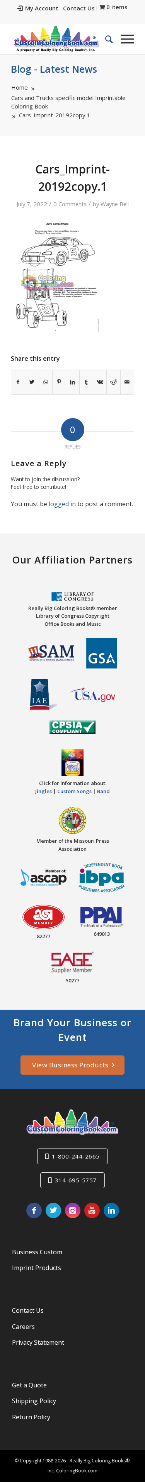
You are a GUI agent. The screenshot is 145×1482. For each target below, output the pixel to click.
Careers (23, 1326)
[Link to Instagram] (72, 1210)
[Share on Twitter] (31, 382)
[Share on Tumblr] (86, 382)
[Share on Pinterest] (59, 382)
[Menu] (123, 38)
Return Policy (31, 1417)
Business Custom (37, 1252)
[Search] (105, 38)
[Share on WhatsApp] (45, 382)
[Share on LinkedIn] (72, 382)
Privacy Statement (38, 1342)
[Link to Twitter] (53, 1210)
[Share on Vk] (99, 382)
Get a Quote (29, 1385)
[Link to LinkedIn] (111, 1210)
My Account (41, 8)
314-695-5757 (76, 1180)
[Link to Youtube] (92, 1210)
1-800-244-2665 (76, 1156)
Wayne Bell (115, 204)
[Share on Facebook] (18, 382)
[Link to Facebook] (34, 1210)
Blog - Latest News (54, 68)
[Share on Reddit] (113, 382)
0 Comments (70, 204)
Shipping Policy (34, 1401)
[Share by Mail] (127, 382)
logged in (62, 504)
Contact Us (79, 8)
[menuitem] (38, 8)
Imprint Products (36, 1268)
